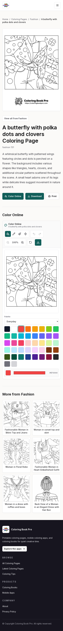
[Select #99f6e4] (7, 350)
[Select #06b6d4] (21, 336)
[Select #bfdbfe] (21, 350)
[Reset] (30, 242)
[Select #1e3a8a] (28, 357)
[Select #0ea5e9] (28, 336)
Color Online (14, 196)
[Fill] (8, 234)
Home (5, 19)
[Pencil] (14, 234)
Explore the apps (13, 548)
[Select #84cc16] (49, 329)
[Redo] (40, 234)
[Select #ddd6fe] (28, 350)
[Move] (25, 234)
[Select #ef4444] (21, 329)
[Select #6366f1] (42, 336)
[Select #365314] (7, 357)
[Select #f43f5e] (21, 343)
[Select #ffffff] (14, 329)
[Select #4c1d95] (35, 357)
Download (36, 196)
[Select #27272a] (56, 357)
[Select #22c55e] (56, 329)
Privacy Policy (9, 611)
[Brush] (20, 234)
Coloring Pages (19, 19)
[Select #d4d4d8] (14, 364)
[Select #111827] (7, 329)
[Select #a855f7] (56, 336)
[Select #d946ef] (7, 343)
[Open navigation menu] (57, 5)
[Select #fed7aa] (35, 343)
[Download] (38, 242)
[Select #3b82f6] (35, 336)
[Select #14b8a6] (14, 336)
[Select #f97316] (28, 329)
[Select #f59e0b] (35, 329)
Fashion (34, 19)
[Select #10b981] (7, 336)
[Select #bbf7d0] (56, 343)
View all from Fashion (15, 118)
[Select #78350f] (49, 350)
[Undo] (34, 234)
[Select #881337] (49, 357)
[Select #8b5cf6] (49, 336)
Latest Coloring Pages (13, 568)
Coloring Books (9, 587)
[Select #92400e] (56, 350)
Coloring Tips (8, 574)
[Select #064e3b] (14, 357)
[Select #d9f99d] (49, 343)
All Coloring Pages (11, 563)
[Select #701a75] (42, 357)
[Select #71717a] (7, 364)
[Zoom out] (8, 242)
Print (54, 196)
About (5, 606)
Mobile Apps (8, 592)
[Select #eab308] (42, 329)
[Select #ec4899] (14, 343)
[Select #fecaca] (28, 343)
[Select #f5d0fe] (35, 350)
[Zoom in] (22, 242)
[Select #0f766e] (21, 357)
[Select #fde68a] (42, 343)
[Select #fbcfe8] (42, 350)
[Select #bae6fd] (14, 350)
